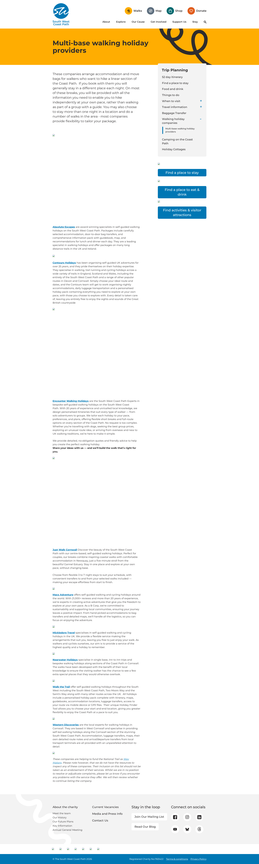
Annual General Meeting (67, 829)
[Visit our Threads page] (199, 829)
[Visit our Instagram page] (187, 817)
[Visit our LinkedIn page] (199, 817)
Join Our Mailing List (149, 816)
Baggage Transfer (174, 113)
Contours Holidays (64, 262)
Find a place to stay (175, 83)
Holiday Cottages (173, 149)
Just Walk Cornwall (65, 549)
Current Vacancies (105, 807)
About (106, 21)
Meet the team (62, 813)
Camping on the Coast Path (177, 141)
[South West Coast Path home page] (61, 14)
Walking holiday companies (173, 121)
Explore (121, 21)
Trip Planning (175, 70)
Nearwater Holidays (65, 659)
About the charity (65, 807)
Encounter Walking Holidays (71, 401)
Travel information (174, 107)
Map (159, 10)
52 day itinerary (172, 77)
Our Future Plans (63, 821)
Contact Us (100, 820)
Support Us (179, 21)
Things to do (170, 95)
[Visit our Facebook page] (175, 817)
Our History (60, 817)
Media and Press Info (107, 813)
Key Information (62, 825)
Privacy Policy (198, 859)
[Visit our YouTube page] (175, 829)
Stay (195, 21)
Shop (179, 10)
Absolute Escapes (64, 226)
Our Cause (138, 21)
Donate (201, 10)
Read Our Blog (145, 826)
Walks (137, 10)
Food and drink (172, 89)
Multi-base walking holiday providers (180, 130)
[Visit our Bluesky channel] (187, 829)
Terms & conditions (177, 859)
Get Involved (158, 21)
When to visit (171, 101)
